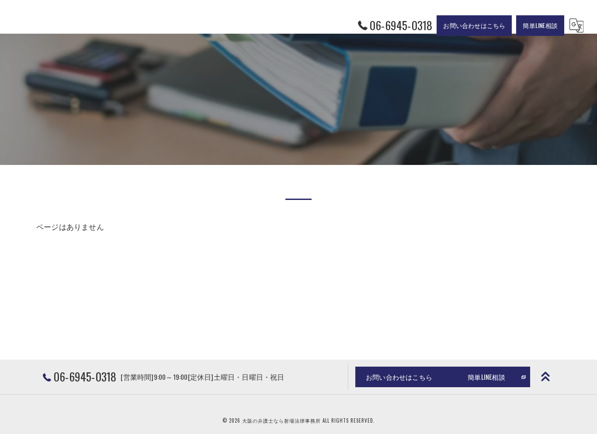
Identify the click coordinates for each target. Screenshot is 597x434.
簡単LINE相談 (540, 25)
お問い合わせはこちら (474, 25)
